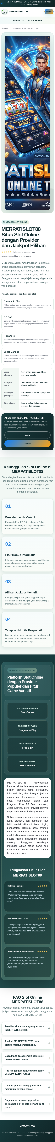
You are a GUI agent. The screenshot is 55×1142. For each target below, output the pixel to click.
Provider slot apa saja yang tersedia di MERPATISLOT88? (24, 1028)
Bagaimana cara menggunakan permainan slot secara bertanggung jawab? (24, 1104)
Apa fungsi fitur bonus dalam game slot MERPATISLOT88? (24, 1072)
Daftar (49, 12)
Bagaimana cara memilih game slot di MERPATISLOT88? (24, 1058)
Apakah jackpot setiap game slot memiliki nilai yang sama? (23, 1087)
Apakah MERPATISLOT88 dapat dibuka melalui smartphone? (22, 1043)
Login (28, 435)
